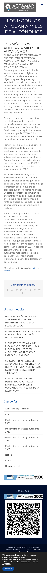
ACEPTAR (8, 569)
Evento (8, 414)
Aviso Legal (23, 552)
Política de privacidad (32, 549)
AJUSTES (6, 564)
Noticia (35, 268)
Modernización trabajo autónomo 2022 (22, 421)
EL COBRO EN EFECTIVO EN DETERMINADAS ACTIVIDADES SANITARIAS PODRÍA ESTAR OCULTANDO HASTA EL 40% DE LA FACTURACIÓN (22, 384)
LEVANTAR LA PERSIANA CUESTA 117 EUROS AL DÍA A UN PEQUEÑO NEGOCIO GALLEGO (23, 334)
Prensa (7, 270)
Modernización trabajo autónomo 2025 (22, 448)
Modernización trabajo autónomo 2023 (22, 430)
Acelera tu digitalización (17, 408)
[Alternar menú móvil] (42, 4)
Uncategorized (12, 466)
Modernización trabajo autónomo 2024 (22, 439)
